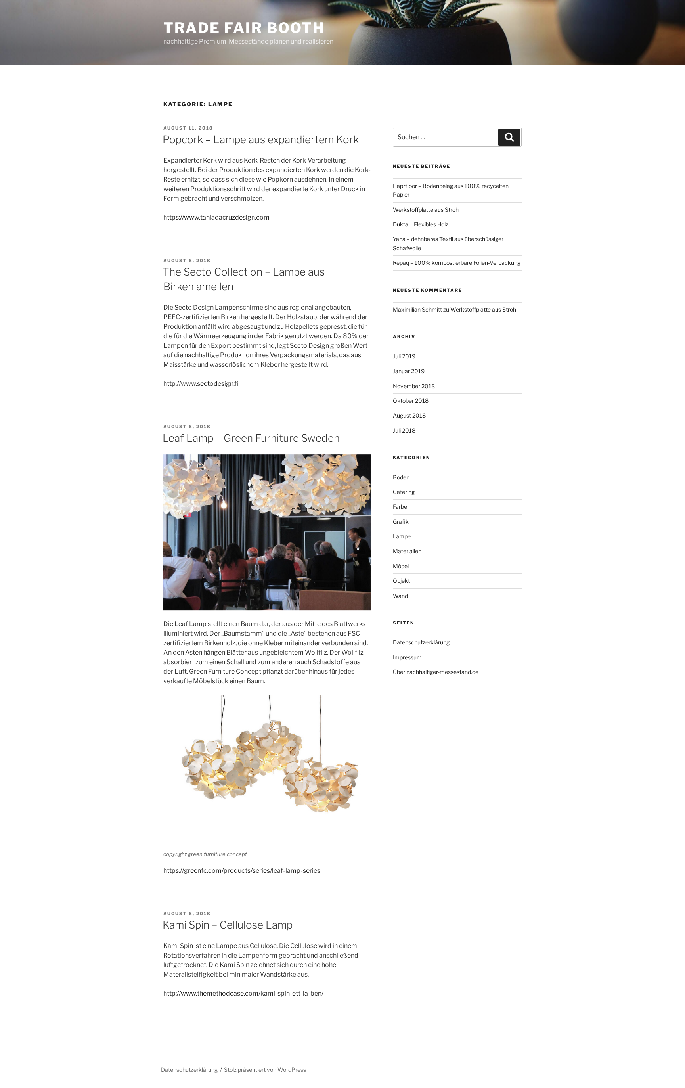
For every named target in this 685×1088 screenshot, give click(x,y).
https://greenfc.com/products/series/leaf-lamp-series (241, 870)
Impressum (407, 657)
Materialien (407, 551)
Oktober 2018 (411, 400)
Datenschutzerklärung (421, 642)
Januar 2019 (409, 371)
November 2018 (414, 386)
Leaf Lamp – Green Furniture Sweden (251, 438)
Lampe (402, 536)
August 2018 (409, 415)
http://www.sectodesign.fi (200, 383)
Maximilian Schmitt (417, 309)
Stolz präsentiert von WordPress (265, 1069)
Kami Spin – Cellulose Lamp (228, 925)
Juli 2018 (404, 430)
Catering (404, 491)
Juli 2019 (404, 356)
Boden (401, 477)
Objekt (401, 580)
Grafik (401, 521)
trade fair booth (244, 27)
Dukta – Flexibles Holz (420, 224)
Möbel (401, 566)
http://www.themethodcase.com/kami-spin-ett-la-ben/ (243, 993)
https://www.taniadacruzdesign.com (216, 217)
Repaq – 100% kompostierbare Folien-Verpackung (456, 262)
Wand (400, 595)
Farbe (400, 506)
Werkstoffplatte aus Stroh (426, 209)
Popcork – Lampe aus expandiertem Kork (261, 139)
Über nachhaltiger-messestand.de (435, 672)
